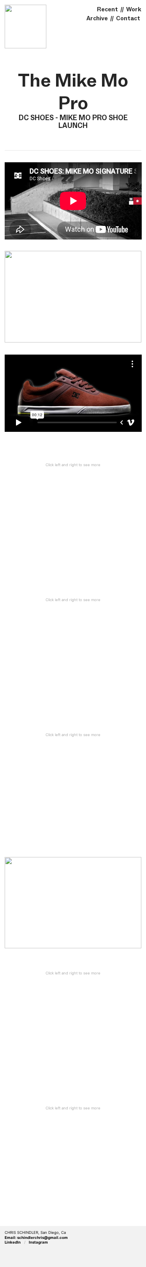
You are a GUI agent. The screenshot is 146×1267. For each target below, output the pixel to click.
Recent (107, 9)
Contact (128, 18)
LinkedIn (13, 1242)
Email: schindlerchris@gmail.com (36, 1237)
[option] (73, 523)
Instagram (38, 1242)
